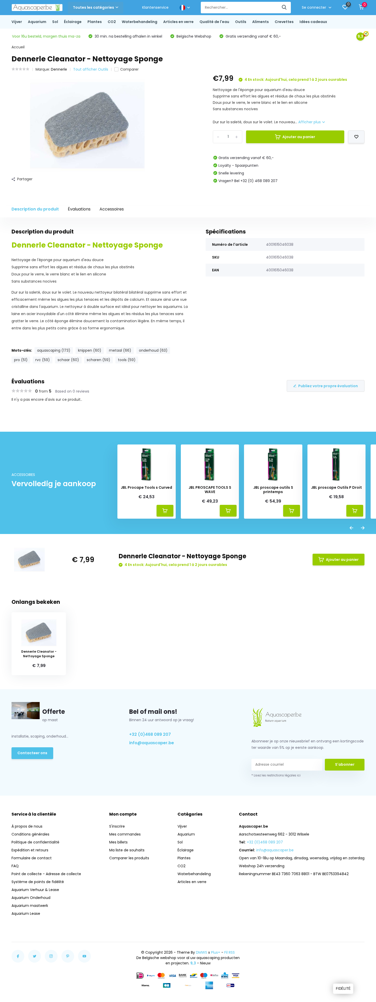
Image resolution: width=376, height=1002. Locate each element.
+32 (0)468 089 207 (150, 734)
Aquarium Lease (26, 913)
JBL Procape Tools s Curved (146, 487)
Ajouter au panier (298, 136)
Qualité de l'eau (214, 21)
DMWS (201, 952)
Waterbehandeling (139, 21)
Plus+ (215, 952)
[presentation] (351, 528)
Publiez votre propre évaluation (328, 385)
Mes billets (118, 842)
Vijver (17, 21)
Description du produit (35, 209)
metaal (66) (120, 350)
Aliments (260, 21)
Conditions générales (30, 834)
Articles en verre (178, 21)
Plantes (94, 21)
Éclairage (73, 21)
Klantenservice (155, 7)
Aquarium (37, 21)
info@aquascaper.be (151, 743)
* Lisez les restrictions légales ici (276, 775)
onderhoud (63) (153, 350)
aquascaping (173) (53, 350)
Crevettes (284, 21)
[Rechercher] (284, 7)
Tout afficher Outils (90, 69)
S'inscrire (117, 826)
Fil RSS (229, 952)
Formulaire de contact (32, 858)
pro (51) (21, 359)
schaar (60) (68, 359)
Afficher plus (310, 122)
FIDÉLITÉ (343, 988)
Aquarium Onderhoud (31, 897)
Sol (55, 21)
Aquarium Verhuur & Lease (35, 889)
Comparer (129, 69)
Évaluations (79, 209)
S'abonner (345, 764)
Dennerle (59, 69)
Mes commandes (125, 834)
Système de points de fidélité (38, 881)
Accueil (18, 47)
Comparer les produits (129, 858)
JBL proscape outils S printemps (273, 489)
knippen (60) (89, 350)
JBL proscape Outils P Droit (336, 487)
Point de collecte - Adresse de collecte (46, 873)
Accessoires (111, 209)
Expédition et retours (30, 850)
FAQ (15, 866)
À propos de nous (27, 826)
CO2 (112, 21)
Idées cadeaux (313, 21)
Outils (240, 21)
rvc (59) (42, 359)
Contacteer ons (32, 752)
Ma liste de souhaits (127, 850)
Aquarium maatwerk (30, 905)
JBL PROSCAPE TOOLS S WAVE (210, 489)
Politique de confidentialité (35, 842)
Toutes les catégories (93, 7)
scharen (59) (98, 359)
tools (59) (127, 359)
